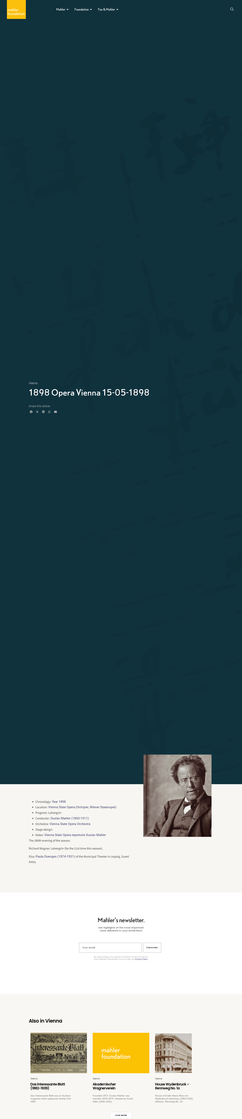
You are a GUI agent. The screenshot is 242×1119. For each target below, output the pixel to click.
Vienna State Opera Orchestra (70, 824)
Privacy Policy (141, 959)
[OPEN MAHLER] (67, 9)
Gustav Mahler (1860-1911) (70, 818)
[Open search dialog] (232, 9)
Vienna (33, 383)
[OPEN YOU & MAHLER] (117, 9)
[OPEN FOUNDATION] (91, 9)
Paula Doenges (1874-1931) (55, 856)
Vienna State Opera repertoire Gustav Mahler (75, 835)
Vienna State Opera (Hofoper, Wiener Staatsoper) (82, 807)
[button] (31, 412)
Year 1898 (59, 802)
